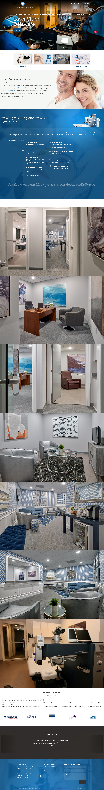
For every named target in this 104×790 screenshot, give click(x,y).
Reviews (70, 14)
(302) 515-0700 (76, 3)
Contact (88, 14)
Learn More (18, 30)
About (20, 14)
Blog (82, 14)
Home (15, 14)
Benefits (77, 14)
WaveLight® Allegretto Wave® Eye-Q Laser (53, 14)
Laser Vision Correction (31, 14)
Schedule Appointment (81, 66)
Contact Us (86, 3)
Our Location (61, 66)
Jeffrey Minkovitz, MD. (20, 87)
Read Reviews (42, 66)
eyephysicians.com (45, 699)
